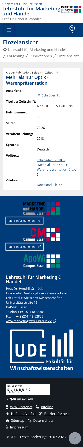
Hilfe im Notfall (23, 413)
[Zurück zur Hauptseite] (71, 13)
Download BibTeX (49, 185)
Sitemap (17, 420)
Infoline (47, 407)
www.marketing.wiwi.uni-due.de (29, 321)
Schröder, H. (51, 95)
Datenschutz (43, 420)
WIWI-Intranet (21, 407)
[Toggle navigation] (9, 30)
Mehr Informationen (21, 220)
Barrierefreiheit (56, 413)
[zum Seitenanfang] (75, 438)
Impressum (19, 427)
